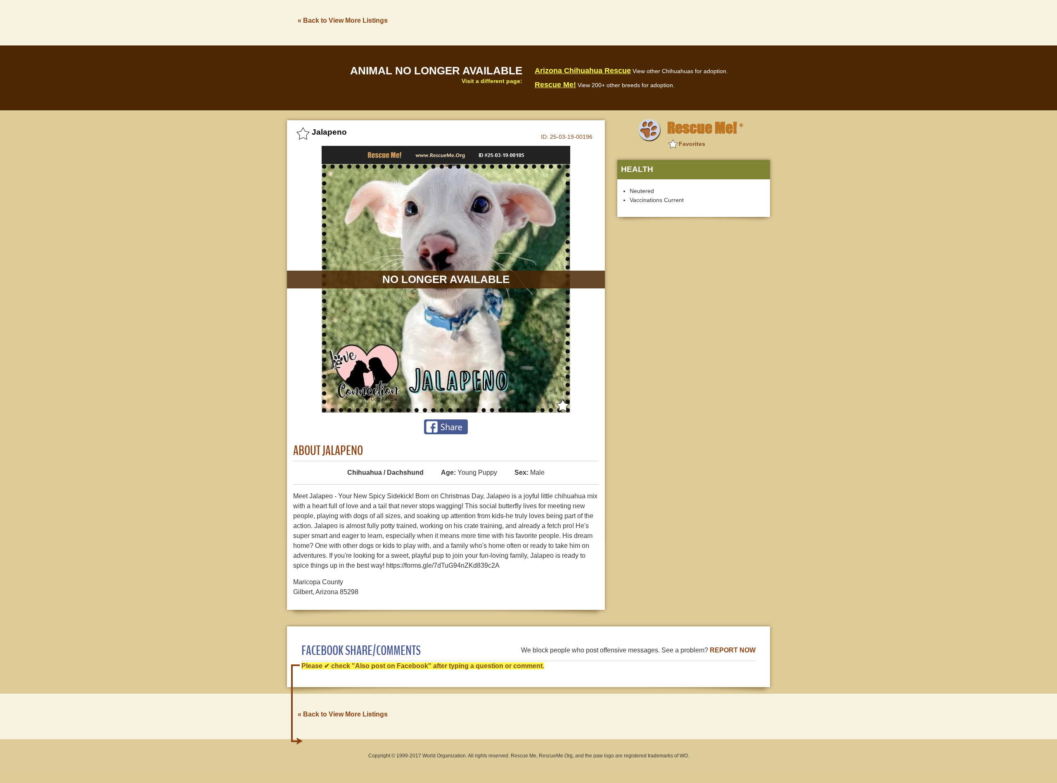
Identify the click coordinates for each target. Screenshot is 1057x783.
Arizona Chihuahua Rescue (583, 71)
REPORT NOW (733, 650)
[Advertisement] (619, 21)
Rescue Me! (555, 85)
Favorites (692, 143)
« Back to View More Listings (343, 20)
